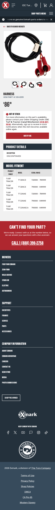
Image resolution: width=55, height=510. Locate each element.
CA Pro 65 (27, 497)
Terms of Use (27, 475)
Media (4, 377)
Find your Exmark (8, 264)
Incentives (6, 310)
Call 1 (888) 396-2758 (28, 243)
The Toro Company (41, 468)
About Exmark (7, 350)
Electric (5, 285)
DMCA (27, 491)
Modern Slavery (27, 502)
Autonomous (7, 290)
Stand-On (5, 280)
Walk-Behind (7, 275)
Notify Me (27, 135)
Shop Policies (27, 486)
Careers (5, 361)
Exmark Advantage (9, 356)
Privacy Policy (27, 481)
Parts (4, 326)
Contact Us (6, 366)
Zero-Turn (6, 269)
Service (5, 320)
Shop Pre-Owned (11, 397)
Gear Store (6, 372)
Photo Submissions (9, 382)
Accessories (7, 331)
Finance (5, 315)
